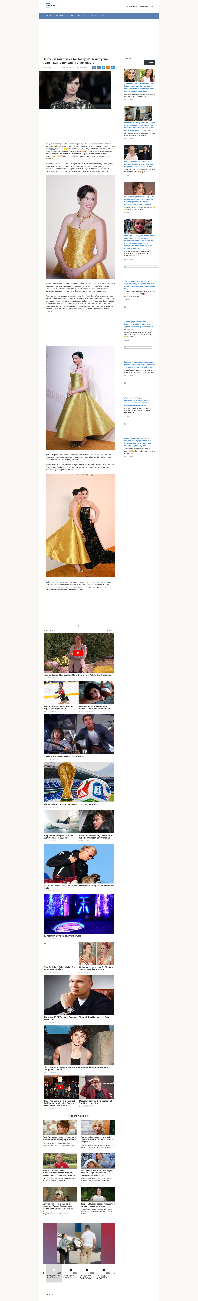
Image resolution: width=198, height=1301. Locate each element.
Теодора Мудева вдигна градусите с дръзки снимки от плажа (98, 1205)
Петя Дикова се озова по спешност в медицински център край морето (59, 1138)
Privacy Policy (132, 6)
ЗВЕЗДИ (70, 16)
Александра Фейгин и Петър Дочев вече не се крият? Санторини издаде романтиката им (97, 1172)
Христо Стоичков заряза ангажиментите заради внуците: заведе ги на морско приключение (59, 1172)
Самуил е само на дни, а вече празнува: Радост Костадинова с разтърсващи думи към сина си (58, 1206)
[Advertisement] (99, 36)
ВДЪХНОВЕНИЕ (97, 16)
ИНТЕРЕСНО (82, 16)
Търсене (127, 59)
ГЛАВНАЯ (48, 16)
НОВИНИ (59, 16)
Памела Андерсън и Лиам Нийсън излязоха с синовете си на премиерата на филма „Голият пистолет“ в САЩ (139, 164)
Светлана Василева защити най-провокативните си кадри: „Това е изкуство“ (97, 1139)
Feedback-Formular (147, 6)
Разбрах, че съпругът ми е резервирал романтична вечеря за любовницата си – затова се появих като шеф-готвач (139, 364)
